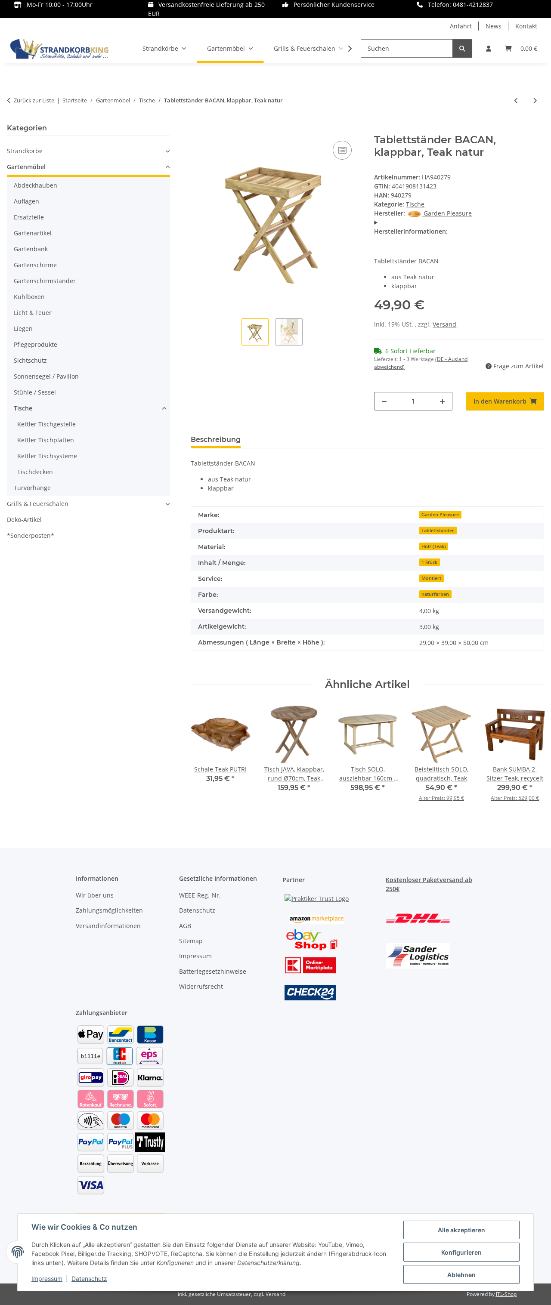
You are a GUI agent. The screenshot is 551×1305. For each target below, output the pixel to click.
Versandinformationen (108, 926)
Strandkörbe (25, 151)
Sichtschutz (30, 360)
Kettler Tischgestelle (46, 424)
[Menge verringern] (384, 401)
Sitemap (191, 941)
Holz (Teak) (433, 546)
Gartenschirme (35, 265)
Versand (444, 324)
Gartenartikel (33, 233)
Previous (205, 759)
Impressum (46, 1278)
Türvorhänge (32, 488)
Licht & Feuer (33, 313)
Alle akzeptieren (461, 1230)
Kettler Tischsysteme (47, 456)
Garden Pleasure (440, 515)
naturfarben (435, 594)
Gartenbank (31, 249)
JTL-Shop (506, 1294)
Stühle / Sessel (35, 392)
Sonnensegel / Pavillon (46, 376)
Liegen (23, 328)
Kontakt (526, 26)
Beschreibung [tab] (216, 439)
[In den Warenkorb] (197, 129)
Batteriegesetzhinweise (212, 971)
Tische (415, 204)
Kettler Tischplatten (45, 440)
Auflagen (26, 201)
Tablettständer (437, 531)
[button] (488, 48)
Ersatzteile (29, 217)
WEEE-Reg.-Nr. (200, 895)
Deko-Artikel (24, 519)
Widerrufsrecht (201, 986)
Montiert (431, 578)
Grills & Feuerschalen (37, 504)
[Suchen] (462, 48)
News (493, 26)
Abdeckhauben (35, 185)
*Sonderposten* (30, 535)
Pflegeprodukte (35, 344)
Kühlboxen (29, 297)
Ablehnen (461, 1274)
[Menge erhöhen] (442, 401)
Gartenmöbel (26, 167)
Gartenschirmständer (45, 281)
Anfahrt (461, 26)
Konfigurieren (461, 1252)
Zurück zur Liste (34, 100)
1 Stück (429, 562)
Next (529, 759)
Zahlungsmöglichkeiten (109, 910)
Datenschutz (89, 1278)
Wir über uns (95, 895)
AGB (185, 926)
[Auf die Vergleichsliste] (342, 150)
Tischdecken (35, 472)
